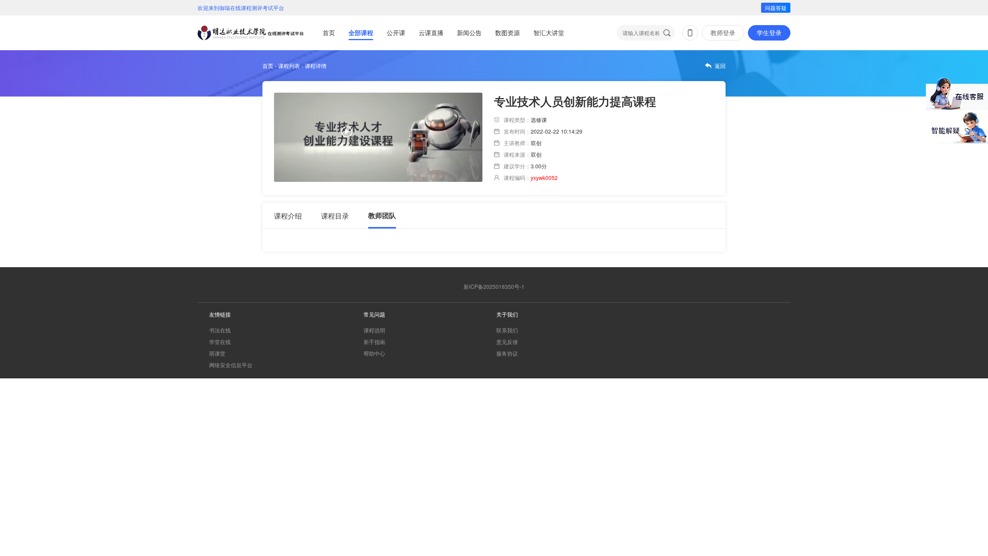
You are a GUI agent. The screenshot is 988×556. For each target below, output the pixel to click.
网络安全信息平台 (230, 365)
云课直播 (431, 32)
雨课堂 (217, 353)
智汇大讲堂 (548, 32)
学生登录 (769, 32)
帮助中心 (374, 353)
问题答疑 (776, 8)
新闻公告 (469, 32)
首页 (329, 32)
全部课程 (361, 32)
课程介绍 (288, 215)
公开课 (396, 32)
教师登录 (723, 32)
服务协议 (507, 353)
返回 (720, 66)
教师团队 (382, 215)
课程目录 (335, 215)
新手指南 (374, 342)
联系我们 (507, 330)
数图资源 (507, 32)
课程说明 (374, 330)
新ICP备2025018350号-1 (494, 286)
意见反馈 (507, 342)
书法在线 (220, 330)
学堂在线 (220, 342)
